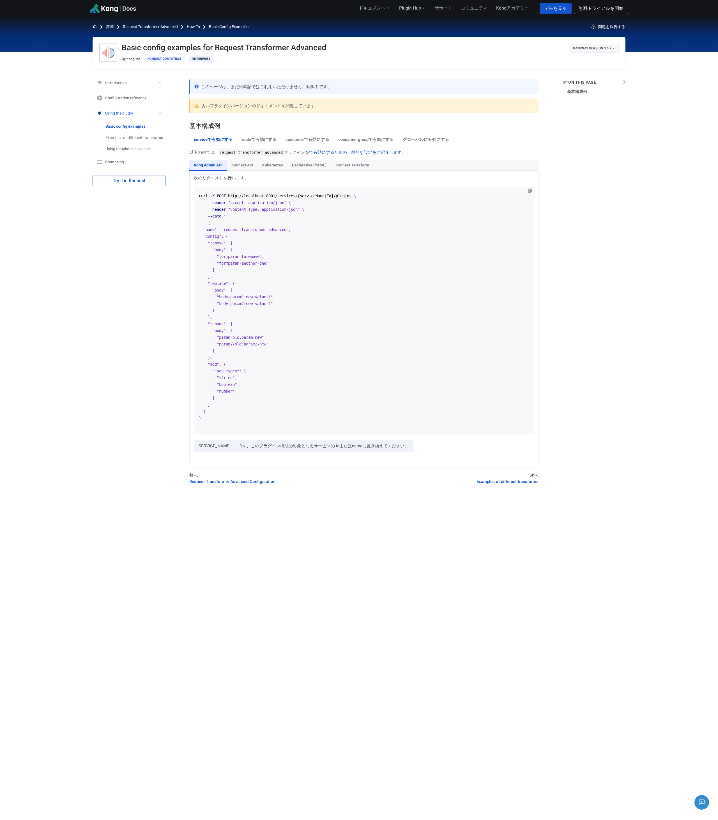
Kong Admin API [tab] (208, 165)
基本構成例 (577, 91)
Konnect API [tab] (242, 165)
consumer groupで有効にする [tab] (366, 139)
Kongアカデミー (512, 8)
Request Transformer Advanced (150, 26)
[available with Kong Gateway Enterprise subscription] (201, 59)
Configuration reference (125, 98)
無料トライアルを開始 (601, 8)
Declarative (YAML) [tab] (309, 165)
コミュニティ (474, 8)
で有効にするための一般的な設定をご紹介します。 (357, 152)
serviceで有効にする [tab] (213, 139)
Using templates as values (128, 148)
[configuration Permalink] (186, 125)
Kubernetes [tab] (272, 165)
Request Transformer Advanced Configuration (232, 481)
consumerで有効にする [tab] (307, 139)
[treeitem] (135, 126)
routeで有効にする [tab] (259, 139)
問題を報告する (611, 26)
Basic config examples (228, 26)
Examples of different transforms (134, 137)
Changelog (114, 162)
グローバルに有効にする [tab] (426, 139)
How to (193, 26)
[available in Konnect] (164, 59)
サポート (443, 8)
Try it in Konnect (129, 180)
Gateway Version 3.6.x (592, 48)
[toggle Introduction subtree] (160, 82)
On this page (582, 82)
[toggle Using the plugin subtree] (160, 113)
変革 (110, 26)
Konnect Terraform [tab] (352, 165)
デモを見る (555, 8)
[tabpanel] (363, 306)
